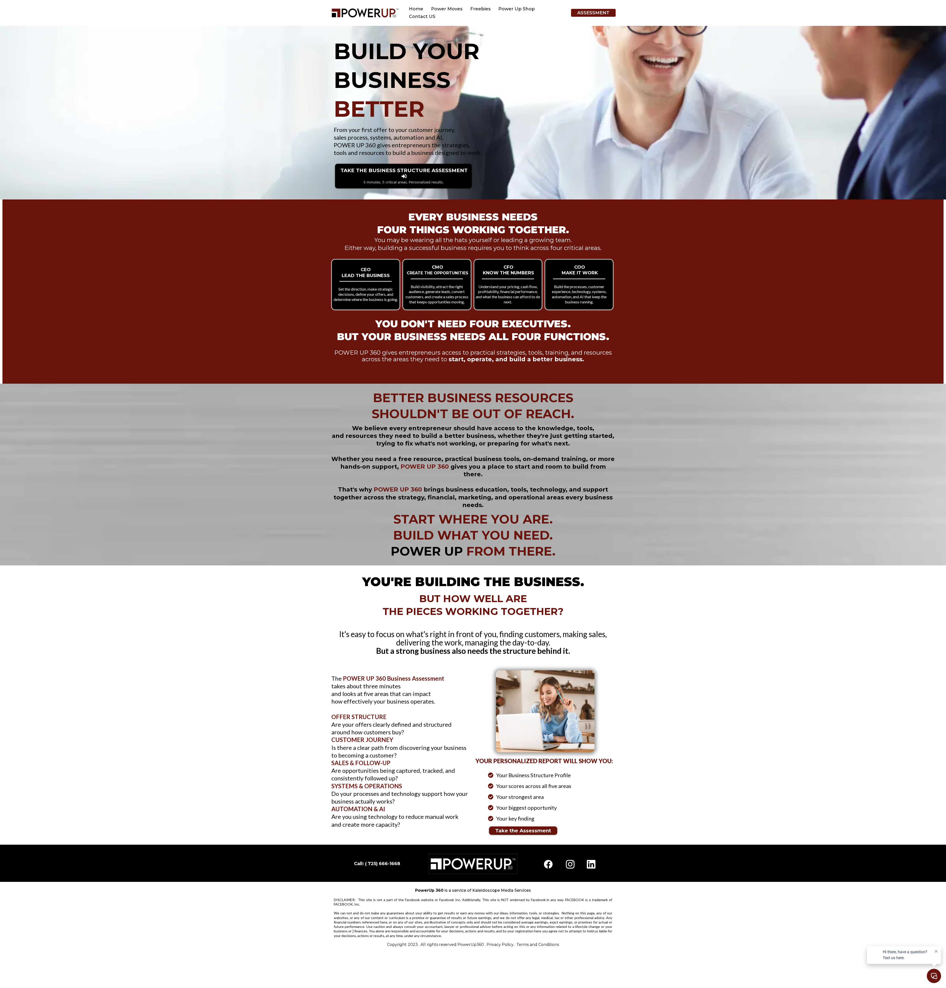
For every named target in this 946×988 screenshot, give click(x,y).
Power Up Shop (516, 9)
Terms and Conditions (537, 944)
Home (416, 9)
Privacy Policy (500, 944)
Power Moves (446, 9)
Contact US (422, 16)
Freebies (480, 9)
